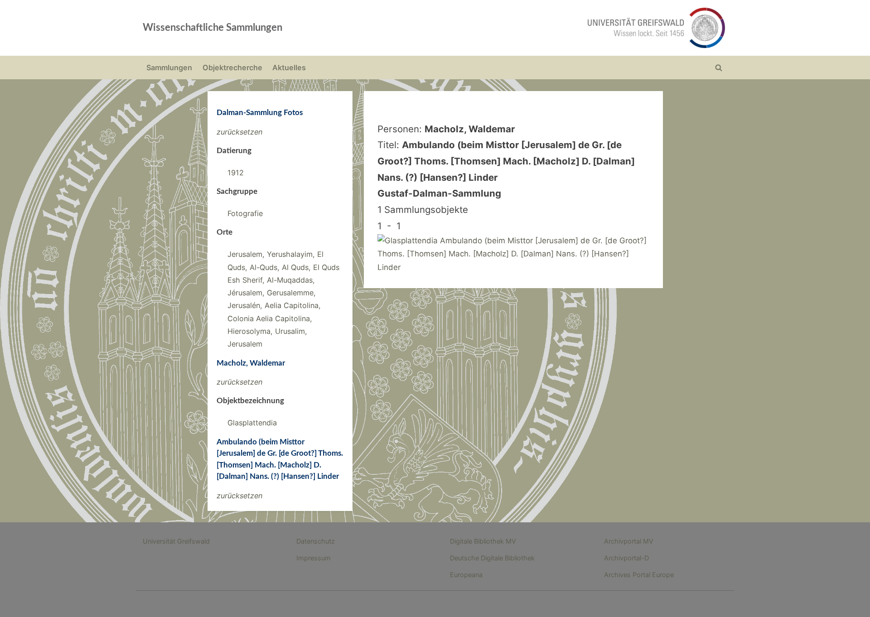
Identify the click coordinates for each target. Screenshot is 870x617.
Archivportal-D (626, 558)
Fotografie (245, 213)
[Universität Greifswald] (564, 28)
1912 (235, 172)
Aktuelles (289, 67)
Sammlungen (169, 67)
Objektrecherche (232, 67)
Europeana (466, 574)
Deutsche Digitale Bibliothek (492, 558)
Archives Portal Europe (639, 574)
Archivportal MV (628, 541)
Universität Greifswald (176, 541)
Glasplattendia (252, 422)
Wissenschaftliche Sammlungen (212, 28)
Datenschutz (315, 541)
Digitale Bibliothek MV (483, 541)
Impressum (313, 558)
